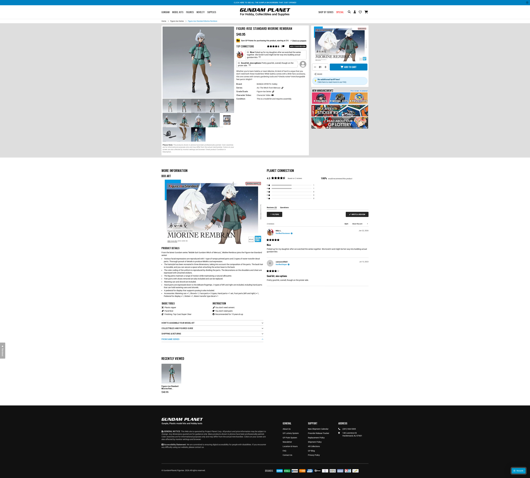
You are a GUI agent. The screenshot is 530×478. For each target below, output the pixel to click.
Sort (346, 224)
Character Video (264, 95)
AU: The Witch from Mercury (268, 88)
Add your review (298, 46)
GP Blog (311, 451)
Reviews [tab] (272, 207)
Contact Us (287, 455)
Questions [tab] (284, 207)
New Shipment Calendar (318, 429)
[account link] (354, 12)
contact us (199, 447)
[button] (367, 12)
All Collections (314, 446)
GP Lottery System (291, 433)
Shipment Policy (315, 442)
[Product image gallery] (198, 62)
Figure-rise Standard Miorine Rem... (169, 387)
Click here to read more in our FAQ (332, 82)
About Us (287, 429)
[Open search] (349, 12)
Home (163, 21)
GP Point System (290, 438)
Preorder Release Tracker (318, 433)
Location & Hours (290, 446)
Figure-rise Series (177, 21)
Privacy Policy (314, 455)
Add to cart (350, 67)
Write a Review (359, 215)
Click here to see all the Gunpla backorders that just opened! (265, 2)
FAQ (284, 451)
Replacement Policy (316, 438)
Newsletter (287, 442)
